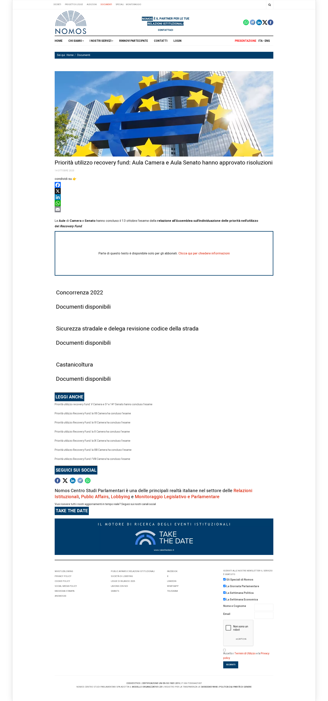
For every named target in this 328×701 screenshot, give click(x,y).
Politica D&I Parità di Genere (235, 686)
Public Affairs (95, 496)
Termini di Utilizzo (245, 653)
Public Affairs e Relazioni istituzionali (133, 571)
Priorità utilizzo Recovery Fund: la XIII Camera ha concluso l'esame (93, 450)
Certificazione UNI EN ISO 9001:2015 (161, 683)
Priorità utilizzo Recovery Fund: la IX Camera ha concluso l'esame (92, 441)
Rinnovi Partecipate (133, 41)
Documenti (106, 4)
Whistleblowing (64, 571)
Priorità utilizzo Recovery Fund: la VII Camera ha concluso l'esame (93, 413)
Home (58, 41)
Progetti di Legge (74, 4)
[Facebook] (164, 185)
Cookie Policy (62, 581)
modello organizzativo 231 (147, 686)
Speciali (120, 4)
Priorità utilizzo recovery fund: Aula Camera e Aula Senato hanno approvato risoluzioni (164, 163)
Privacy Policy (63, 576)
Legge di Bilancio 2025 (123, 581)
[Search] (269, 4)
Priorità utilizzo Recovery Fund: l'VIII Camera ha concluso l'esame (92, 459)
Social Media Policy (66, 586)
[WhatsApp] (164, 203)
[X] (164, 191)
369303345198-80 (209, 686)
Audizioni (92, 4)
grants (115, 591)
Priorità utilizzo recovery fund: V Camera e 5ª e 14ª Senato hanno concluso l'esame (103, 404)
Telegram (172, 591)
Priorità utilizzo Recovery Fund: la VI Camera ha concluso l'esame (92, 423)
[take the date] (164, 537)
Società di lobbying (122, 576)
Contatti (160, 41)
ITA (260, 41)
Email (226, 614)
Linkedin (171, 581)
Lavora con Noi (119, 586)
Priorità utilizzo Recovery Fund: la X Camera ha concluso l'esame (92, 432)
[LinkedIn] (164, 197)
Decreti (57, 4)
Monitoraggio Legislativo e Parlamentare (177, 496)
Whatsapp (173, 586)
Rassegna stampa (64, 591)
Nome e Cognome (234, 606)
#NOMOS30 (60, 596)
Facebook (172, 571)
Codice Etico (133, 683)
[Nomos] (71, 22)
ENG (267, 41)
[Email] (164, 209)
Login (177, 41)
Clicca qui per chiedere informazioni (204, 253)
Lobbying (120, 496)
